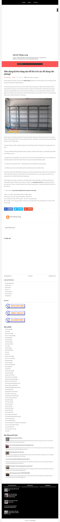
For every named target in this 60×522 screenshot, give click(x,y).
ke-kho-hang (7, 329)
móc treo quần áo (9, 426)
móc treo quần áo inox (10, 428)
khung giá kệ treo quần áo (10, 391)
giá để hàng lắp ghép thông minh (12, 387)
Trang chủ (30, 276)
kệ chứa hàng (8, 362)
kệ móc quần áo (8, 408)
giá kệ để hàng (8, 350)
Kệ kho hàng (7, 287)
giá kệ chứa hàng (9, 356)
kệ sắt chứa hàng (9, 370)
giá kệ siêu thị (8, 343)
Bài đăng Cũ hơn (52, 276)
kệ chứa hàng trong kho (10, 397)
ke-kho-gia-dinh (8, 389)
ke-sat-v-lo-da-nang (9, 335)
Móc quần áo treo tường (10, 377)
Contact (35, 2)
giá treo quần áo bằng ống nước (12, 383)
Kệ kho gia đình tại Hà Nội (16, 438)
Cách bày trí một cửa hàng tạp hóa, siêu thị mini (21, 466)
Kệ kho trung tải (8, 291)
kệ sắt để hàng (8, 373)
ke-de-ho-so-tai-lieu (9, 358)
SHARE (10, 209)
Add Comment (20, 77)
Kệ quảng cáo (8, 295)
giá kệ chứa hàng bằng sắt (10, 379)
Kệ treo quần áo (8, 293)
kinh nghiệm (35, 77)
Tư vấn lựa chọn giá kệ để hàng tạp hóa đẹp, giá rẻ (18, 459)
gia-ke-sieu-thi (8, 333)
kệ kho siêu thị (8, 404)
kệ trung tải (7, 339)
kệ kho (6, 354)
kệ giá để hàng (8, 399)
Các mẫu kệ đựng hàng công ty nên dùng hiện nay (21, 445)
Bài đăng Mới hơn (8, 276)
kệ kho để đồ (8, 406)
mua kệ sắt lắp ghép (9, 420)
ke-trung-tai (7, 337)
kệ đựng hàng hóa (9, 418)
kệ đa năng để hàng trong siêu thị (12, 416)
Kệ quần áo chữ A (9, 375)
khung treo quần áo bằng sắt (11, 395)
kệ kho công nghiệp (9, 364)
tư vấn (6, 431)
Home (23, 2)
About (29, 2)
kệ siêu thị (7, 348)
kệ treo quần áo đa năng (10, 414)
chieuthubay (32, 520)
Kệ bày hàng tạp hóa (9, 283)
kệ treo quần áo (8, 412)
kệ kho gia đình (8, 401)
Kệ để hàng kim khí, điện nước (17, 452)
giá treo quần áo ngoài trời (10, 385)
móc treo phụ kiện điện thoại (11, 424)
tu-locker (7, 368)
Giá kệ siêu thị (8, 285)
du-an (6, 352)
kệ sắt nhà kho (8, 410)
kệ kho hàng (29, 77)
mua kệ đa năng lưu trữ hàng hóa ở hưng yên (15, 422)
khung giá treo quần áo (10, 393)
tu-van (6, 331)
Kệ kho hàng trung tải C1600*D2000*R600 (20, 473)
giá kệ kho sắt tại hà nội (10, 381)
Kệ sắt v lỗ (7, 289)
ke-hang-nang (8, 360)
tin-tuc (6, 346)
